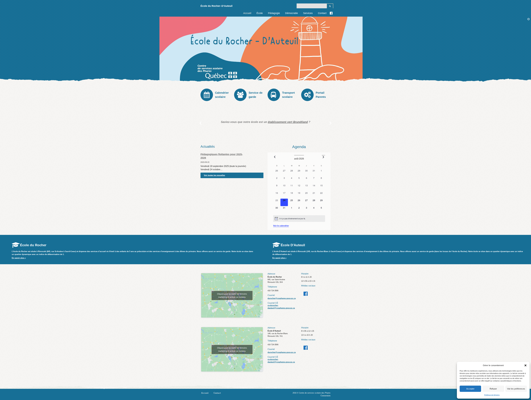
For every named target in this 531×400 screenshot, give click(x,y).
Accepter (470, 389)
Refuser (493, 389)
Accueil (247, 13)
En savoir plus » (19, 258)
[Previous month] (274, 156)
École (260, 13)
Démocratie (291, 13)
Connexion (325, 395)
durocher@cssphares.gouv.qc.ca (282, 298)
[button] (525, 365)
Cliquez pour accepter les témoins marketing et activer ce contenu (232, 295)
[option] (237, 122)
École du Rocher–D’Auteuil (216, 6)
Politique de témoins (492, 395)
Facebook (331, 13)
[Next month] (323, 157)
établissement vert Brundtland (259, 121)
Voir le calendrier (281, 225)
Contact (322, 13)
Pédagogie (274, 13)
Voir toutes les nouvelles (214, 175)
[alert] (299, 218)
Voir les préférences (516, 389)
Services (308, 13)
